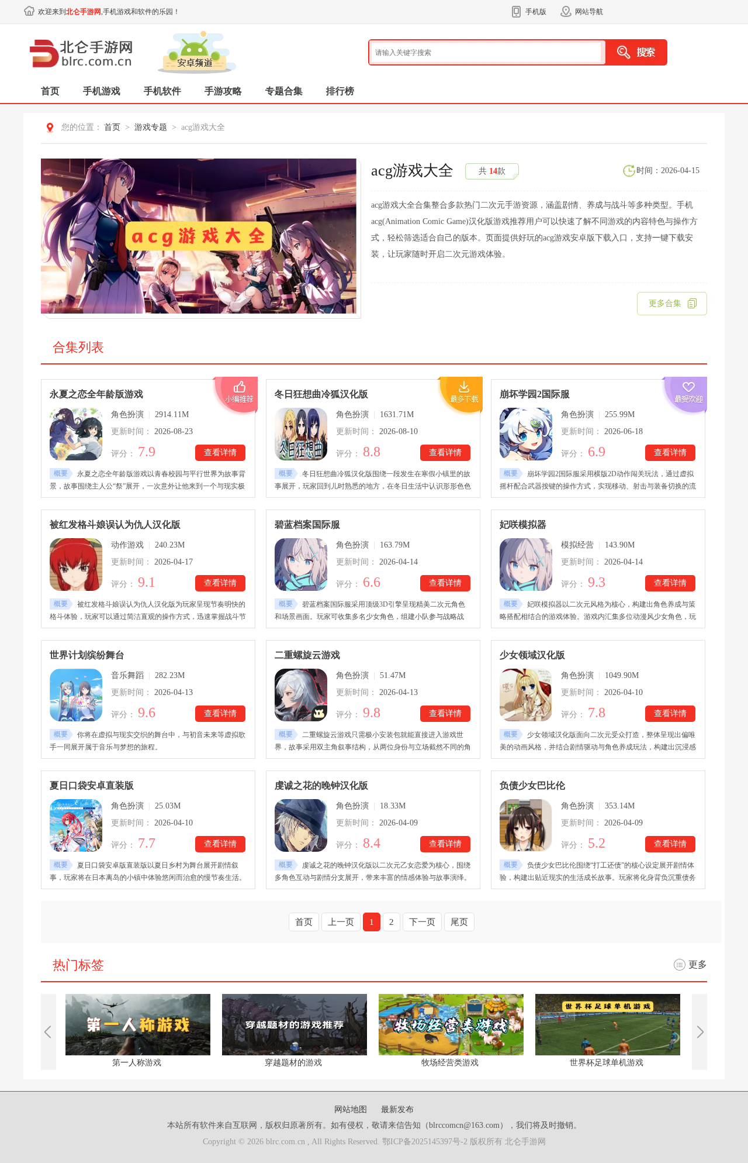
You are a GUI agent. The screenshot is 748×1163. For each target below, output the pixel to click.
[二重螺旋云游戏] (301, 695)
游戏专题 (150, 127)
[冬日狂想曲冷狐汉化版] (301, 434)
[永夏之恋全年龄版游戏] (76, 434)
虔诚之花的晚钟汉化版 (321, 785)
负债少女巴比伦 (532, 785)
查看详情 (220, 452)
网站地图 (351, 1109)
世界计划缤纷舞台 (87, 655)
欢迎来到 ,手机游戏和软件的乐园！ (109, 12)
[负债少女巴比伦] (526, 825)
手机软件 (162, 91)
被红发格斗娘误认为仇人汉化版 (115, 524)
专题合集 (284, 91)
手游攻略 (223, 91)
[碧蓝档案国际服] (301, 564)
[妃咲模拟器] (526, 564)
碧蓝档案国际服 (307, 524)
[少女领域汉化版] (526, 695)
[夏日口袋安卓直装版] (76, 825)
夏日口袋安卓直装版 (92, 785)
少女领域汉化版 (532, 655)
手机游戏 (101, 91)
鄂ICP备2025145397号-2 (425, 1141)
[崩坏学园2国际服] (526, 434)
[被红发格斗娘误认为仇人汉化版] (76, 564)
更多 (697, 964)
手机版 (535, 12)
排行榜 (340, 91)
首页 (50, 91)
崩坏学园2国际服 (535, 394)
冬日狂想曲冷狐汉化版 (321, 394)
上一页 (341, 922)
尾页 (459, 922)
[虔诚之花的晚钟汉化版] (301, 825)
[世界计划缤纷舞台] (76, 695)
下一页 (422, 922)
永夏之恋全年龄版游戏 (96, 394)
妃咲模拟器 (523, 524)
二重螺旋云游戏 (307, 655)
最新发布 (397, 1109)
